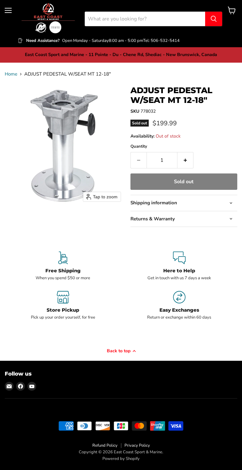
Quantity (138, 146)
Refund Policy (105, 445)
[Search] (213, 19)
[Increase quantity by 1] (185, 160)
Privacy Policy (137, 445)
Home (11, 74)
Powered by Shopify (121, 459)
